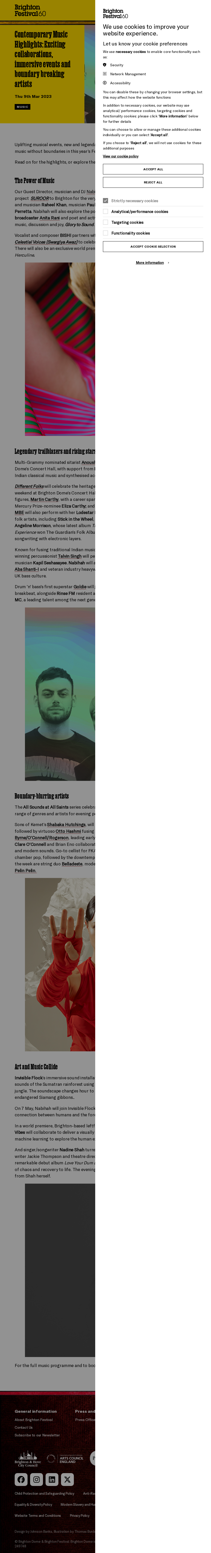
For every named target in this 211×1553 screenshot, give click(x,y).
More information (150, 262)
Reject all (153, 182)
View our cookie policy (120, 156)
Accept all (153, 169)
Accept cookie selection (153, 246)
